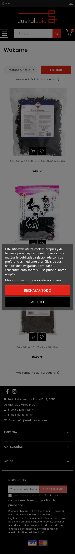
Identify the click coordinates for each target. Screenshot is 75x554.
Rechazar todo (37, 290)
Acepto (37, 302)
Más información (17, 280)
